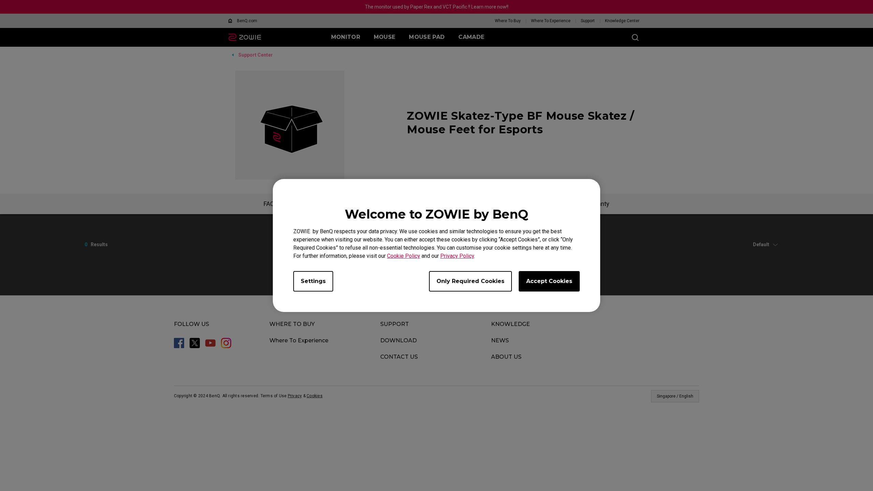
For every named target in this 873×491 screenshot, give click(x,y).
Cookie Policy (403, 256)
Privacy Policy (457, 256)
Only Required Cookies (470, 281)
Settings (313, 281)
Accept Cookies (549, 281)
